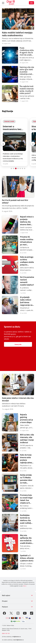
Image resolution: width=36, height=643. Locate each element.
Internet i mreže (9, 121)
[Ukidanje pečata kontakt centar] (8, 618)
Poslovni (5, 607)
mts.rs (24, 586)
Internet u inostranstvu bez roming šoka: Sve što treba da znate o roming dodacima (14, 128)
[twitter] (11, 613)
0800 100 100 (6, 633)
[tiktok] (31, 613)
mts (31, 3)
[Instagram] (18, 613)
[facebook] (4, 613)
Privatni (4, 601)
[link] (14, 142)
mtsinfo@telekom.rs (18, 640)
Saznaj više (18, 344)
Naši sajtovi (6, 595)
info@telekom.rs (16, 637)
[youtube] (24, 613)
